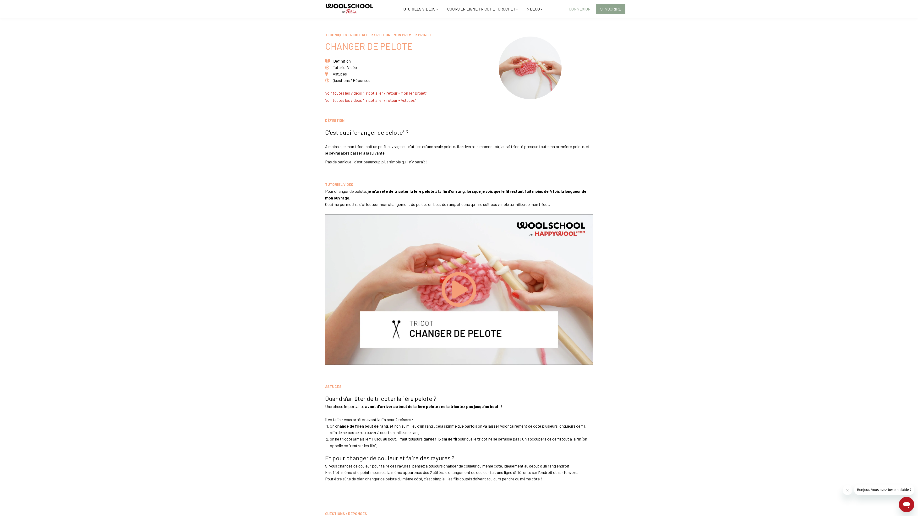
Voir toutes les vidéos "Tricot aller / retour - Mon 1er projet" (376, 93)
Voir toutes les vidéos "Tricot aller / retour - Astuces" (370, 100)
